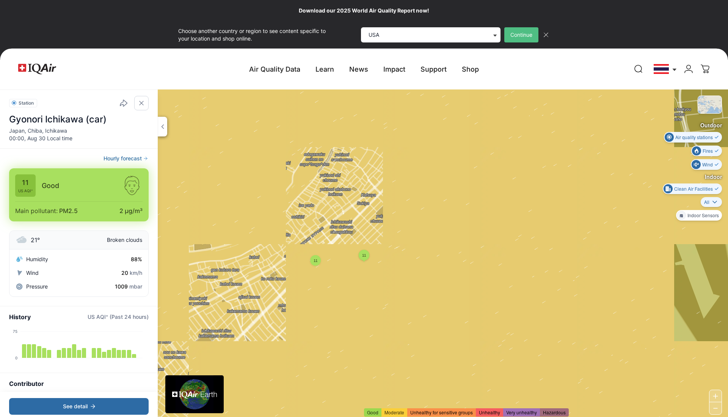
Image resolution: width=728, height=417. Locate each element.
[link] (638, 69)
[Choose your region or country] (665, 69)
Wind (707, 164)
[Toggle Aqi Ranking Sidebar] (162, 126)
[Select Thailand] (665, 69)
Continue (521, 34)
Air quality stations (694, 137)
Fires (708, 150)
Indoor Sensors (703, 215)
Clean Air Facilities (693, 188)
